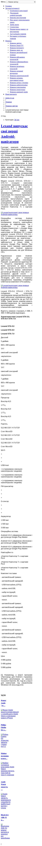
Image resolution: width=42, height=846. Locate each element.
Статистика (14, 27)
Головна (8, 6)
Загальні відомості (12, 8)
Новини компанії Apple (19, 92)
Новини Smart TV (17, 45)
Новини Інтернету (17, 48)
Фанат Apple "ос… (3, 703)
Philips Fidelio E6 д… (3, 727)
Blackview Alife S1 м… (5, 817)
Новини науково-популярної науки (16, 79)
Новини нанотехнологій (19, 75)
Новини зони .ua (16, 50)
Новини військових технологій (17, 58)
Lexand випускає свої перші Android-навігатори (14, 133)
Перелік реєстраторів (18, 17)
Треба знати (14, 24)
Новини (8, 41)
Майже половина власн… (5, 756)
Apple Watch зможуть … (4, 785)
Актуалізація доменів (18, 34)
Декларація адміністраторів (16, 14)
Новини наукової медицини (16, 72)
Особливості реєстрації (19, 10)
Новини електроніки (18, 87)
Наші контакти (11, 94)
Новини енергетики (17, 89)
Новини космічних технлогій (17, 67)
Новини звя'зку (16, 43)
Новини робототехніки (19, 85)
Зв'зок (16, 120)
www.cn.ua (9, 98)
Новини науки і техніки (19, 82)
